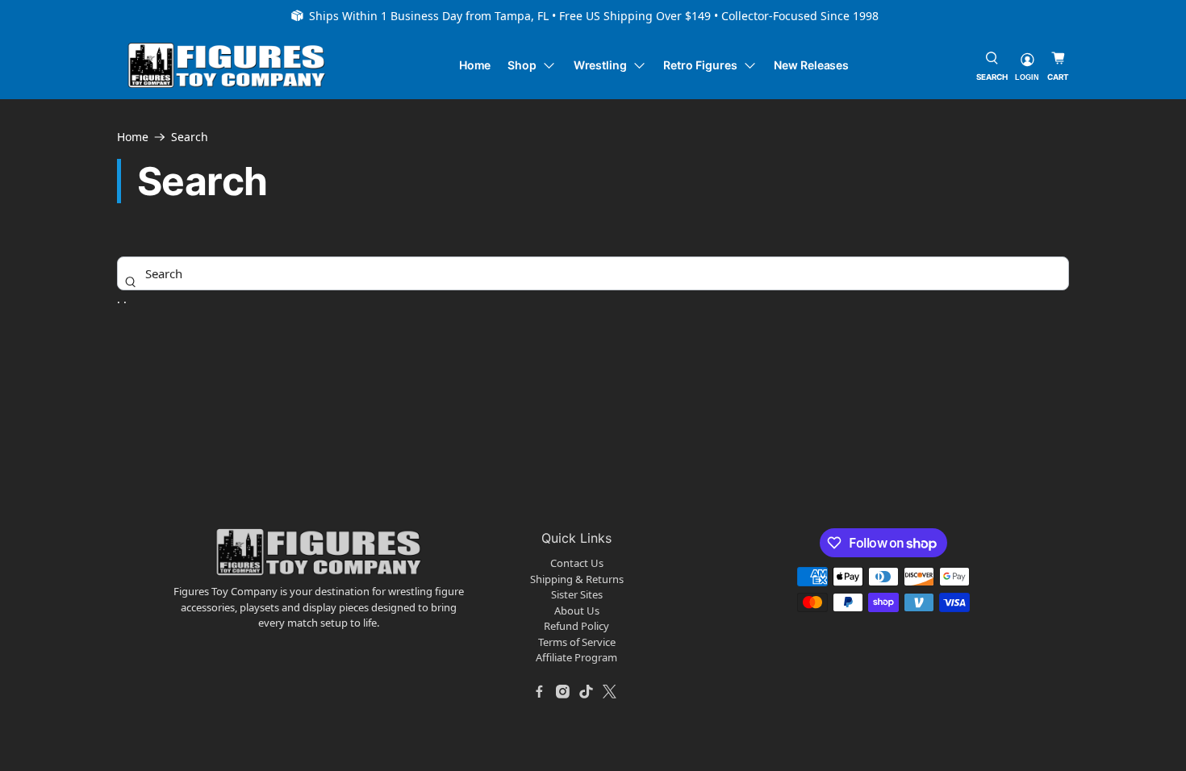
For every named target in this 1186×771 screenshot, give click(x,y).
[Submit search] (130, 281)
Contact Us (576, 563)
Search (189, 137)
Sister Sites (577, 594)
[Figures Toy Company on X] (610, 692)
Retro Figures (700, 65)
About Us (576, 610)
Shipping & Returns (577, 579)
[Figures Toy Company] (227, 66)
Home (475, 65)
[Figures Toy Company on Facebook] (539, 692)
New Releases (811, 65)
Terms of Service (577, 642)
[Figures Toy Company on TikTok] (586, 692)
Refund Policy (576, 626)
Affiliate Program (576, 657)
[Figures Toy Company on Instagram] (563, 692)
